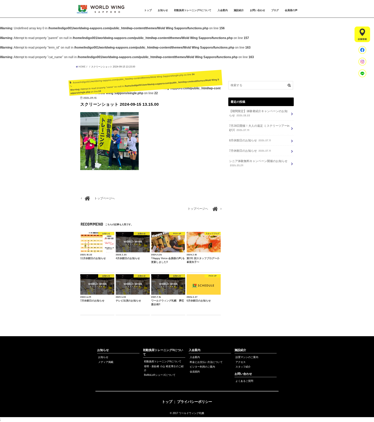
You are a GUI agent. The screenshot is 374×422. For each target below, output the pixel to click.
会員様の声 (291, 10)
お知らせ (163, 10)
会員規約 (195, 371)
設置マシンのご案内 (247, 357)
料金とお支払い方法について (206, 362)
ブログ (275, 10)
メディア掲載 (105, 362)
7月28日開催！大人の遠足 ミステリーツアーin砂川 (259, 128)
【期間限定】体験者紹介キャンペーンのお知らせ (258, 113)
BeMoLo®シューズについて (160, 374)
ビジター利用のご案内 (202, 366)
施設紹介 (239, 10)
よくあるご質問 (244, 380)
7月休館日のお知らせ (250, 150)
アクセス (241, 362)
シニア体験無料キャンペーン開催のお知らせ (258, 163)
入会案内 (223, 10)
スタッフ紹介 (243, 366)
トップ (148, 10)
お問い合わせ (257, 10)
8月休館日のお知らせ (250, 140)
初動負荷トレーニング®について (192, 10)
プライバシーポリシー (194, 402)
